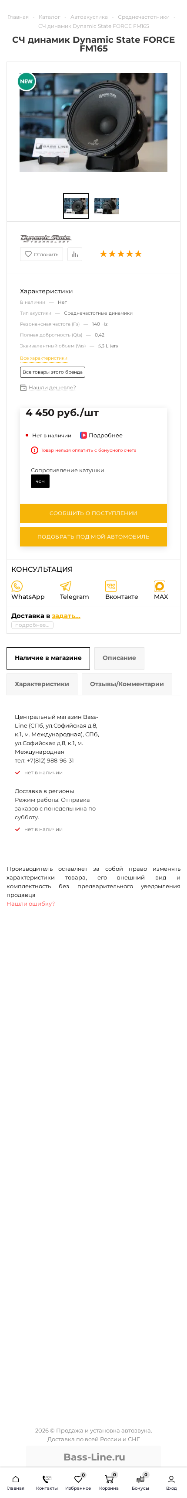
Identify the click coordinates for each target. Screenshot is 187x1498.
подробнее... (32, 625)
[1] (104, 254)
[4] (130, 254)
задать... (66, 616)
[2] (112, 254)
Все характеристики (43, 358)
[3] (121, 254)
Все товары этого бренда (53, 372)
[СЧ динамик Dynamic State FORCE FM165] (93, 121)
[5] (138, 254)
